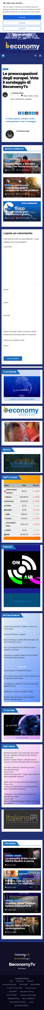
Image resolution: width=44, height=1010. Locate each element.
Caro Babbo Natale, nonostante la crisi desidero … (21, 190)
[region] (22, 16)
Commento (8, 247)
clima (25, 95)
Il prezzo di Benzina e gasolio (15, 634)
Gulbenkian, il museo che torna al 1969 (18, 691)
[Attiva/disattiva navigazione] (40, 55)
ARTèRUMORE (9, 855)
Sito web (7, 315)
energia (30, 95)
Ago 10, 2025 (11, 932)
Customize (22, 23)
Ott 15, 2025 (11, 865)
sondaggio (28, 99)
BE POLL (5, 69)
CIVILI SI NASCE (11, 995)
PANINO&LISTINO (13, 998)
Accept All (22, 17)
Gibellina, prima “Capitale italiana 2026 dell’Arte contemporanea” (20, 906)
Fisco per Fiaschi (31, 988)
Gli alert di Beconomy (22, 601)
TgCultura (18, 855)
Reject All (22, 28)
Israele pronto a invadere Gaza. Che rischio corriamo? (21, 165)
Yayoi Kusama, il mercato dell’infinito (17, 670)
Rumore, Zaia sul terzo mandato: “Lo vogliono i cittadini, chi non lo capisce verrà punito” (21, 884)
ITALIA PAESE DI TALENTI (18, 1002)
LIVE (11, 981)
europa (36, 95)
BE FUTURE (23, 984)
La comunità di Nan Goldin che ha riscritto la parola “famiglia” (21, 861)
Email (6, 302)
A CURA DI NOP (22, 738)
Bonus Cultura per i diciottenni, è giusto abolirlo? (17, 214)
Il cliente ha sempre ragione (28, 995)
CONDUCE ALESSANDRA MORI (22, 399)
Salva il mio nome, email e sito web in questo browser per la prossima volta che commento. (20, 333)
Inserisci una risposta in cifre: (14, 340)
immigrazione (19, 99)
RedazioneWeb (17, 93)
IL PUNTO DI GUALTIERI (14, 988)
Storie (31, 1002)
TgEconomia (20, 981)
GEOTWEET (13, 991)
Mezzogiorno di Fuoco (26, 991)
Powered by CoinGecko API (10, 538)
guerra (12, 99)
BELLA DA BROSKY (29, 998)
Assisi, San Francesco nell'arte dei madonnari (21, 782)
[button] (35, 56)
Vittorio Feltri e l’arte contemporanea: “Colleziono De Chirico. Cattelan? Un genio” (18, 929)
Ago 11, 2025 (11, 887)
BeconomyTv (22, 35)
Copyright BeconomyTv (22, 978)
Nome (6, 290)
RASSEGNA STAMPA (21, 1005)
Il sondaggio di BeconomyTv (22, 463)
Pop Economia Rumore (12, 878)
